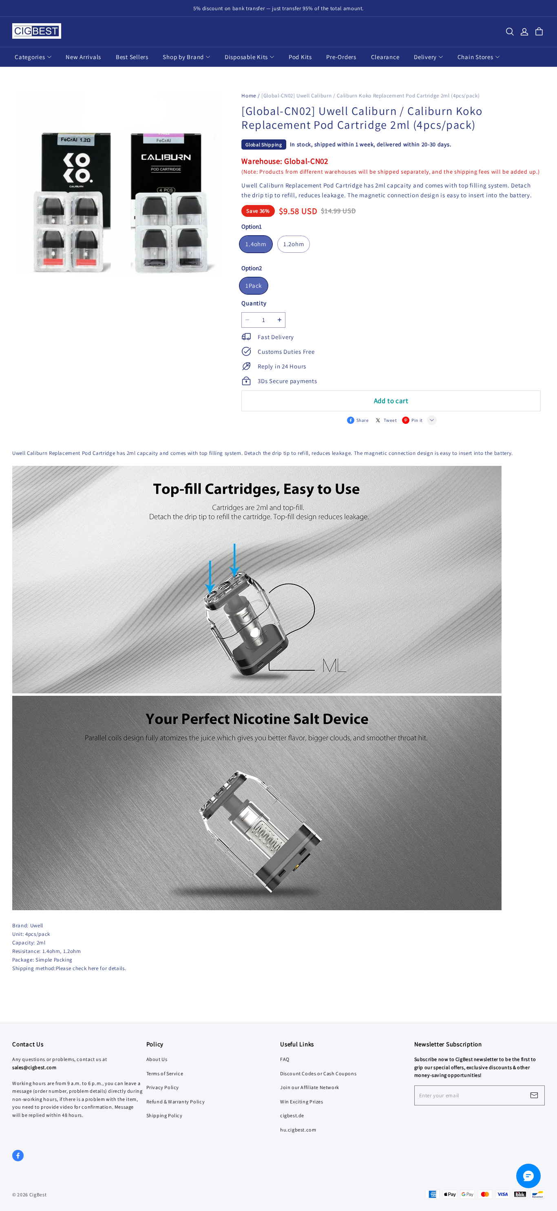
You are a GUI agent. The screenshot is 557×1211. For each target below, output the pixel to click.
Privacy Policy (162, 1087)
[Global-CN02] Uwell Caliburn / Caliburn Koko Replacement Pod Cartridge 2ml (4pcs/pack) (370, 95)
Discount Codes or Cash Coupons (318, 1073)
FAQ (285, 1059)
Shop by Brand (183, 57)
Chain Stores (475, 57)
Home (248, 95)
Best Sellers (132, 57)
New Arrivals (83, 57)
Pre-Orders (341, 57)
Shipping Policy (164, 1115)
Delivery (425, 57)
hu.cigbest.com (298, 1130)
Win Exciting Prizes (301, 1102)
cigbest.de (292, 1115)
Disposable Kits (246, 57)
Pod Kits (300, 57)
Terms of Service (164, 1073)
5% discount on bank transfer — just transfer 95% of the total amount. (278, 8)
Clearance (385, 57)
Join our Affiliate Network (309, 1087)
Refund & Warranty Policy (175, 1102)
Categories (30, 57)
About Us (157, 1059)
